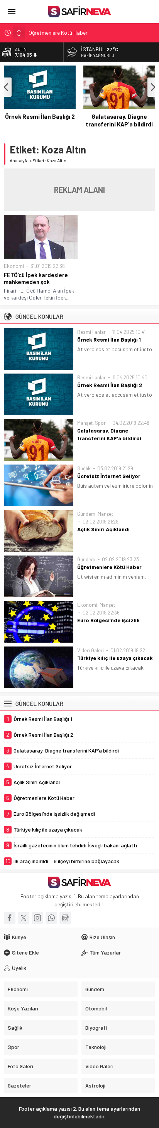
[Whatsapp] (51, 918)
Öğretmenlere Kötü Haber (58, 32)
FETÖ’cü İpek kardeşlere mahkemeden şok (36, 278)
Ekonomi (14, 266)
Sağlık (84, 468)
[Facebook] (9, 918)
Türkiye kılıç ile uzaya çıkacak (115, 658)
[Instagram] (37, 918)
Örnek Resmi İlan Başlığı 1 (109, 339)
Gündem (86, 514)
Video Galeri (90, 650)
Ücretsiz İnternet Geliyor (108, 476)
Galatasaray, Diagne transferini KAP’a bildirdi (119, 120)
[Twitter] (23, 918)
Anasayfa (19, 160)
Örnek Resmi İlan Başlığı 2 (40, 116)
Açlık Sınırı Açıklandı (103, 529)
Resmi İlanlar (91, 332)
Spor (100, 423)
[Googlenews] (65, 918)
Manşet (85, 423)
